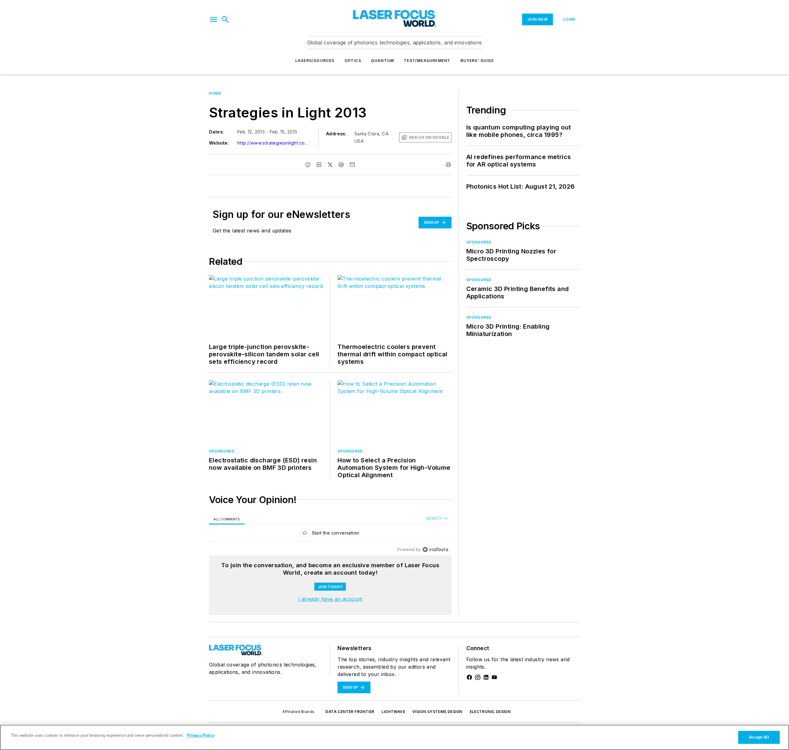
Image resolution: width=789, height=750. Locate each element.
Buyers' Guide (477, 60)
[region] (330, 534)
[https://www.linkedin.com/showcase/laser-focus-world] (486, 677)
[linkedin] (319, 165)
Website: (219, 142)
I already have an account (330, 599)
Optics (353, 60)
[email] (352, 165)
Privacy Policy (201, 735)
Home (215, 93)
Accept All (759, 737)
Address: (336, 133)
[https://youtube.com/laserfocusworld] (494, 677)
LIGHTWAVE (393, 711)
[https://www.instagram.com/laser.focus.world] (478, 677)
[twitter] (330, 165)
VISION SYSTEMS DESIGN (437, 711)
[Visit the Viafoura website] (435, 549)
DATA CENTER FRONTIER (349, 711)
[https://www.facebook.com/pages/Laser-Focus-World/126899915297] (469, 677)
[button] (213, 19)
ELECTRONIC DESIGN (490, 711)
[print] (448, 165)
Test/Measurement (427, 60)
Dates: (216, 131)
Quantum (382, 60)
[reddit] (341, 165)
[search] (225, 19)
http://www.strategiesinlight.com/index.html (274, 142)
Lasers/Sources (315, 60)
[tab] (227, 519)
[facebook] (308, 165)
